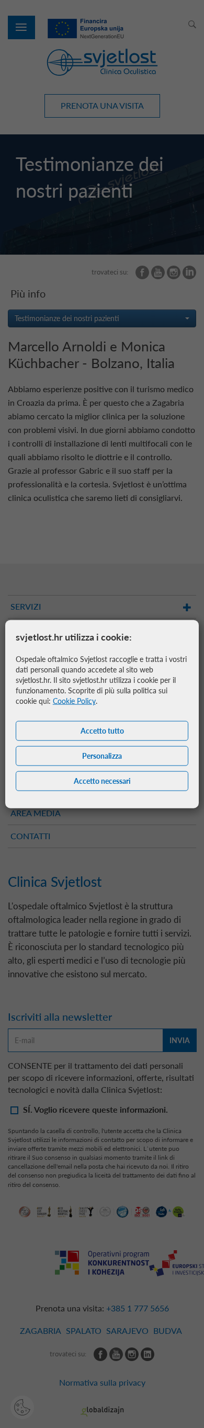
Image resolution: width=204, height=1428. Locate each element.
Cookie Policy (74, 700)
